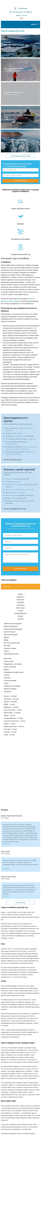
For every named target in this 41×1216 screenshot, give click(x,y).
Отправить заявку (20, 181)
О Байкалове (22, 8)
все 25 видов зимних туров (20, 156)
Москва (24, 15)
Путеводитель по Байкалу (22, 12)
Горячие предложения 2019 (12, 31)
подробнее (6, 843)
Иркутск (18, 15)
